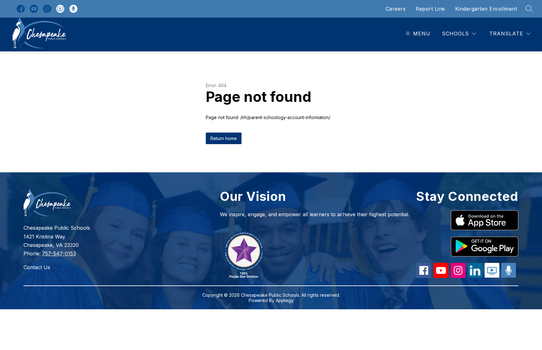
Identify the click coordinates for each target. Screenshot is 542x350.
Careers (396, 9)
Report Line (430, 9)
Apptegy (285, 300)
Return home (223, 138)
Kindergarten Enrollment (486, 9)
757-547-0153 (59, 253)
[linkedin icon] (475, 276)
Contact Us (37, 267)
